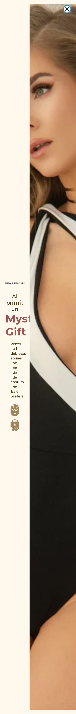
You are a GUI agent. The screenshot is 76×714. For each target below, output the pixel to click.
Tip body (14, 410)
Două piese (15, 425)
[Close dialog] (67, 9)
